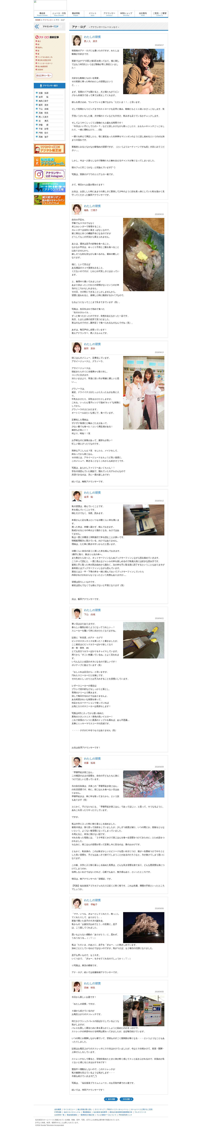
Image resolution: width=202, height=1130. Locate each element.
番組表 (42, 14)
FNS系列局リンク (125, 1115)
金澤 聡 (43, 97)
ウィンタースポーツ (45, 63)
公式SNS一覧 (59, 1115)
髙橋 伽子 (43, 137)
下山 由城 (43, 109)
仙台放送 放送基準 (100, 1112)
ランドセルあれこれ (45, 57)
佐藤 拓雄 (43, 93)
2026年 (40, 70)
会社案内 (143, 14)
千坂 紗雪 (43, 129)
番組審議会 (87, 1112)
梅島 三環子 (90, 210)
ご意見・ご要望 (159, 14)
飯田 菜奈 (43, 105)
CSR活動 (57, 1112)
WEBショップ (126, 14)
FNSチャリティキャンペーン (118, 1109)
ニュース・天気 (59, 14)
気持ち (40, 48)
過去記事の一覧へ (44, 75)
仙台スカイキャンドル (72, 1112)
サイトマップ (100, 1109)
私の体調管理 (43, 66)
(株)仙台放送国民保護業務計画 (121, 1112)
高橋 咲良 (43, 113)
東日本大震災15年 (44, 60)
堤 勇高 (43, 121)
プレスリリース (140, 1112)
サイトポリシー (69, 1109)
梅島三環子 (43, 101)
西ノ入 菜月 (90, 41)
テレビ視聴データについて (106, 1115)
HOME (38, 20)
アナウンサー (109, 14)
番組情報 (76, 14)
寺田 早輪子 (90, 904)
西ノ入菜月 (43, 117)
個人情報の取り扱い (85, 1109)
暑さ (39, 41)
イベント (92, 14)
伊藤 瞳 (43, 125)
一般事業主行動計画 (86, 1115)
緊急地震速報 (72, 1115)
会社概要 (57, 1109)
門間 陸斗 (43, 133)
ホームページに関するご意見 (142, 1109)
